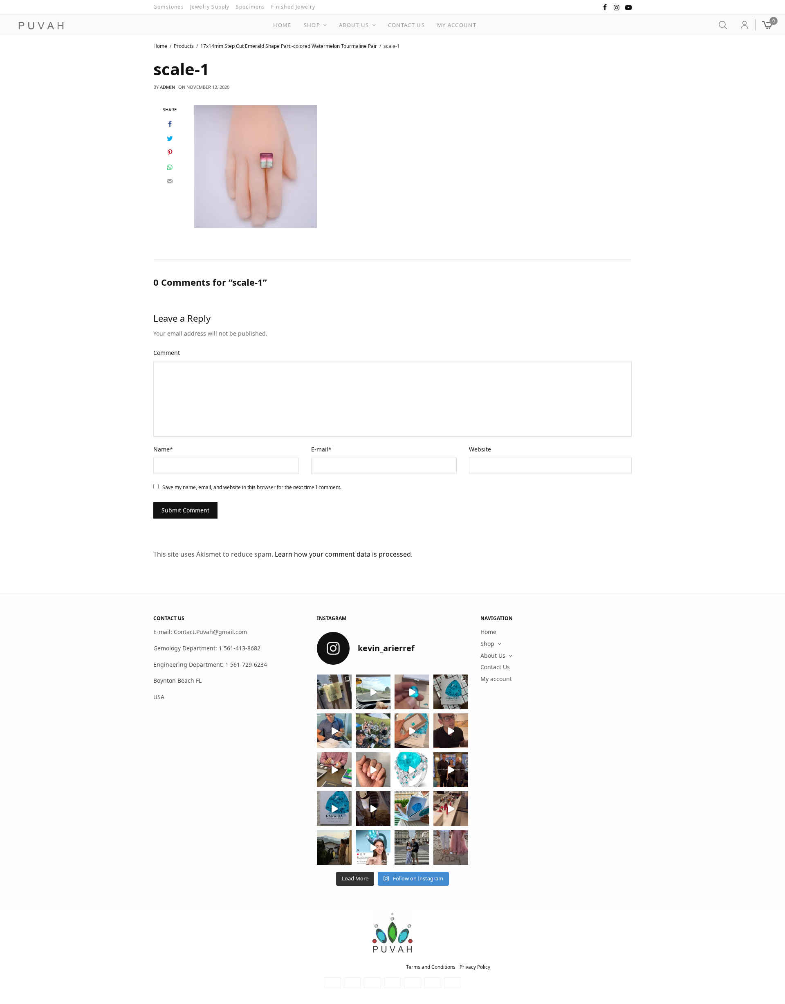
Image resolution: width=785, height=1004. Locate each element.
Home (282, 25)
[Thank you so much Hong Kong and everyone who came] (412, 730)
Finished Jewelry (293, 6)
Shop (312, 25)
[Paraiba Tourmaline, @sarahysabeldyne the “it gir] (373, 847)
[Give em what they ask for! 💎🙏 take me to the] (412, 692)
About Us (354, 25)
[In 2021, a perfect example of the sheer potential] (334, 769)
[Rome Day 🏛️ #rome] (412, 847)
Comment (166, 352)
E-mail (321, 449)
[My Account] (741, 25)
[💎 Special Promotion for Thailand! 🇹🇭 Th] (334, 730)
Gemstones (168, 6)
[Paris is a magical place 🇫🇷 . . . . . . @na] (450, 808)
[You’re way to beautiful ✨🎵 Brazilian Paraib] (373, 769)
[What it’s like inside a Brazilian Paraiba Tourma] (373, 808)
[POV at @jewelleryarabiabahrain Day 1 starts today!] (373, 692)
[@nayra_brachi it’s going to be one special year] (450, 847)
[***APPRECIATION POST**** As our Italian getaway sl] (334, 847)
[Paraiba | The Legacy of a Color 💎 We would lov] (412, 808)
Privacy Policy (475, 966)
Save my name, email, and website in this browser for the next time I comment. (251, 487)
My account (456, 25)
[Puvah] (41, 26)
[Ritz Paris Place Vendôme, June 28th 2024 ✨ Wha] (334, 808)
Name (163, 449)
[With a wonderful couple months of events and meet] (450, 692)
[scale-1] (255, 165)
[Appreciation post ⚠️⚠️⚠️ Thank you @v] (450, 730)
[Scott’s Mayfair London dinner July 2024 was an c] (450, 769)
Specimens (250, 6)
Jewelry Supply (210, 6)
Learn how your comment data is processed (343, 554)
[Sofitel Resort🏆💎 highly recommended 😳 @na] (334, 692)
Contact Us (406, 25)
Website (480, 449)
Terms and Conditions (430, 966)
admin (167, 87)
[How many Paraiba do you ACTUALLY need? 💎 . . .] (412, 769)
